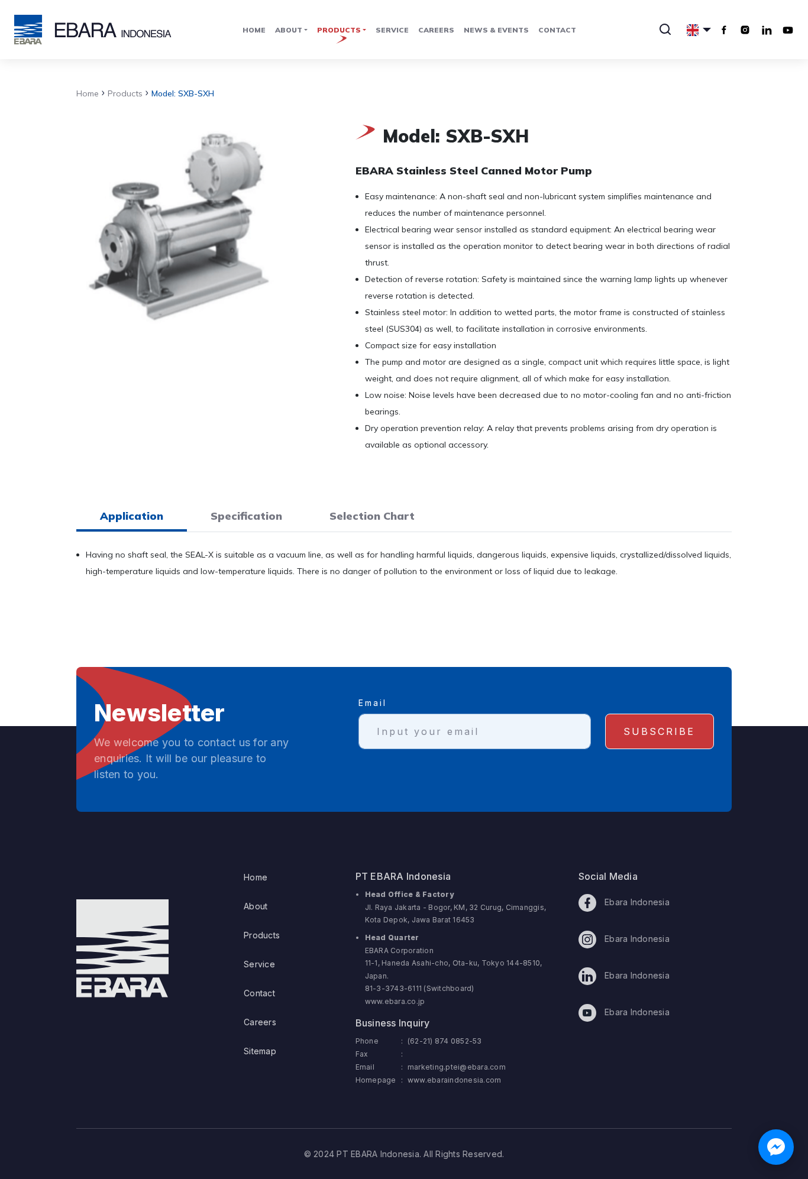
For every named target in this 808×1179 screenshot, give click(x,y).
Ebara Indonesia (636, 902)
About (255, 906)
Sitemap (260, 1051)
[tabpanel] (404, 570)
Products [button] (339, 29)
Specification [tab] (246, 516)
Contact (557, 29)
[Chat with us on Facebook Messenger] (776, 1147)
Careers (436, 29)
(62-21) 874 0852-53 (445, 1041)
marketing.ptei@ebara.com (457, 1067)
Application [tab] (131, 516)
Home (254, 29)
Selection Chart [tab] (372, 516)
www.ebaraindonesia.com (455, 1080)
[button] (699, 29)
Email (372, 703)
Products (122, 93)
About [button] (288, 29)
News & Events (496, 29)
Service (392, 29)
